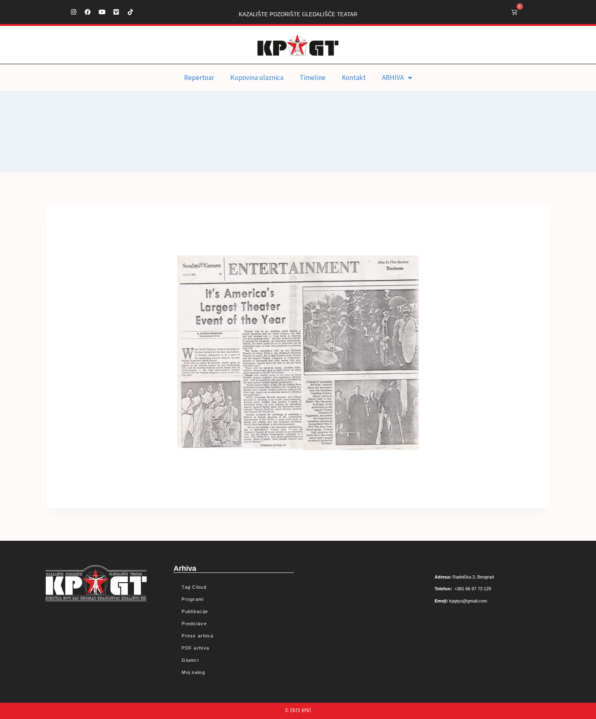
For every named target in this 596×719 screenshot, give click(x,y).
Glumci (190, 660)
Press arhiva (197, 635)
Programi (193, 599)
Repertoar (199, 77)
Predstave (194, 623)
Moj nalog (193, 672)
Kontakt (354, 77)
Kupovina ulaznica (256, 77)
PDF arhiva (195, 648)
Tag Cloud (194, 587)
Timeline (313, 77)
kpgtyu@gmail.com (468, 600)
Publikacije (195, 611)
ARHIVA (393, 77)
